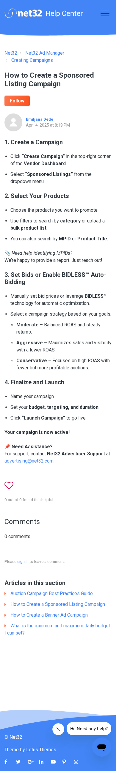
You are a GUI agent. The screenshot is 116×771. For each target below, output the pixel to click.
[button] (105, 13)
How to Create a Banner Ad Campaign (49, 615)
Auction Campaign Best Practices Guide (51, 593)
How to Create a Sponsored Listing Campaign (57, 604)
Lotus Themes (41, 749)
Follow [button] (17, 101)
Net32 (10, 53)
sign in (23, 561)
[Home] (43, 13)
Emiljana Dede (39, 119)
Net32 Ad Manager (44, 53)
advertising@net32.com (29, 461)
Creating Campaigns (32, 60)
